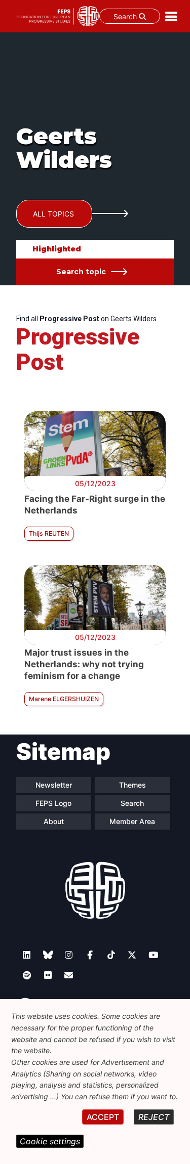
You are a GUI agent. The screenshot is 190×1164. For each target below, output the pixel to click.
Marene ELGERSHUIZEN (64, 699)
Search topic (81, 271)
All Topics (53, 213)
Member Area (132, 821)
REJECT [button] (153, 1117)
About (54, 821)
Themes (132, 785)
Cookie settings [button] (50, 1141)
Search (126, 16)
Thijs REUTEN (49, 533)
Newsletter (53, 785)
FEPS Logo (53, 803)
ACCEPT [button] (103, 1117)
